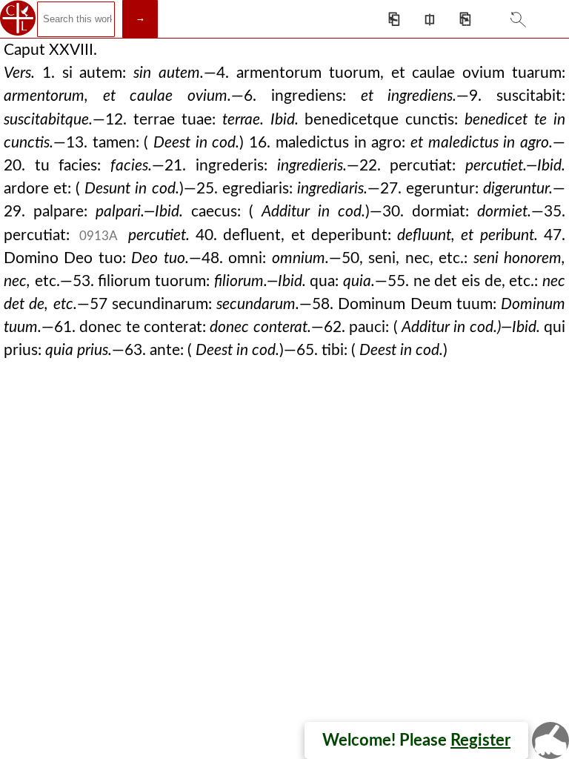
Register (480, 740)
